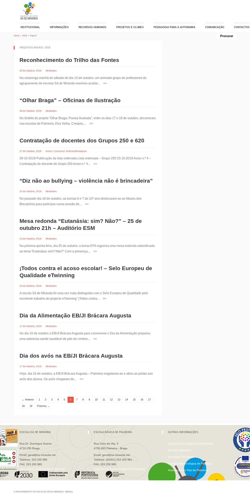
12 (111, 399)
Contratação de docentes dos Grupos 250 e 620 (82, 141)
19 (30, 406)
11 (104, 399)
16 (141, 399)
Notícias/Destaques (76, 151)
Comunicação (214, 27)
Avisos (49, 151)
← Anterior (28, 399)
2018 (24, 35)
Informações (59, 27)
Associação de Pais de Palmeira (188, 470)
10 (96, 399)
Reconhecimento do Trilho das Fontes (69, 60)
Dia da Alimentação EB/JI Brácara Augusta (75, 316)
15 (134, 399)
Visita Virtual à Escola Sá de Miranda (42, 469)
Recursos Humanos (92, 27)
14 (126, 399)
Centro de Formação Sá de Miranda (190, 443)
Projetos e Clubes (130, 27)
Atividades (51, 70)
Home (16, 35)
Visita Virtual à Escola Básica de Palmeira (119, 469)
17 (149, 399)
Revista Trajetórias (179, 450)
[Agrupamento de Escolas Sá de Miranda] (30, 11)
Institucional (30, 27)
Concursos (59, 151)
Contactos (242, 27)
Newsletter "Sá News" (181, 456)
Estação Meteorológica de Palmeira (190, 463)
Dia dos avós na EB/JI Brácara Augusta (71, 356)
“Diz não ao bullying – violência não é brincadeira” (86, 181)
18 (23, 406)
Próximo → (43, 406)
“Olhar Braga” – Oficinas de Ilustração (70, 100)
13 (119, 399)
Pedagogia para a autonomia (174, 27)
